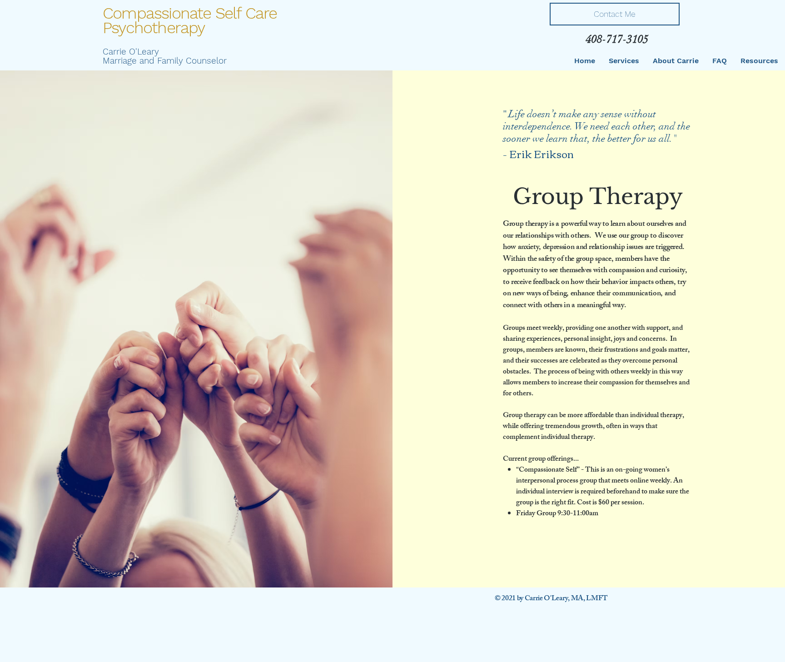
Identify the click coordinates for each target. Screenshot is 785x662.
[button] (624, 60)
